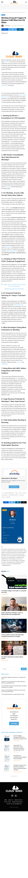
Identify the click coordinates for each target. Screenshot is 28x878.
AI (5, 207)
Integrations (4, 364)
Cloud (3, 14)
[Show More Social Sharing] (25, 29)
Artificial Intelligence (9, 492)
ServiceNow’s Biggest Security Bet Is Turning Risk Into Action (13, 591)
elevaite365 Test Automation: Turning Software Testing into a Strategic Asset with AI (18, 747)
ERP (22, 102)
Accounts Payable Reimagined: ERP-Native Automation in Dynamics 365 (19, 737)
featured (22, 495)
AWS (16, 378)
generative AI (8, 247)
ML (9, 207)
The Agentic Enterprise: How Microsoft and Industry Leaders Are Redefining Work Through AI (19, 767)
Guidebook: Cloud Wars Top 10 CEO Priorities (14, 288)
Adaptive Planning (18, 304)
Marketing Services (17, 801)
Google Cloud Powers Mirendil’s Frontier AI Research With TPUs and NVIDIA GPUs (12, 613)
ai (2, 492)
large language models (11, 251)
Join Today (14, 723)
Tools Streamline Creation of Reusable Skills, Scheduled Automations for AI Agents (12, 635)
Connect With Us (14, 487)
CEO (20, 492)
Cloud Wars (4, 495)
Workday (7, 61)
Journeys (18, 362)
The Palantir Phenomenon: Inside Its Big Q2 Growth (12, 657)
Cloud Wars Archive (13, 495)
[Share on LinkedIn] (20, 29)
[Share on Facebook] (5, 29)
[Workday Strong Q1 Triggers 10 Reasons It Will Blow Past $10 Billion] (14, 40)
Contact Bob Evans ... (6, 565)
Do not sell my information (14, 803)
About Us (10, 799)
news (3, 497)
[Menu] (2, 2)
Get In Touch (7, 801)
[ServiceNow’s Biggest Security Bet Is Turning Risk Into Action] (14, 582)
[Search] (26, 2)
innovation (8, 186)
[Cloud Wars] (14, 2)
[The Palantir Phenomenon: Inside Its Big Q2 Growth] (14, 648)
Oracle (3, 85)
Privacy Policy (18, 799)
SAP (6, 85)
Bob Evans (8, 25)
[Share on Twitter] (12, 29)
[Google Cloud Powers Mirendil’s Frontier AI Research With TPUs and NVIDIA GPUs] (14, 604)
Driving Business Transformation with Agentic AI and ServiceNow (20, 757)
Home (2, 12)
